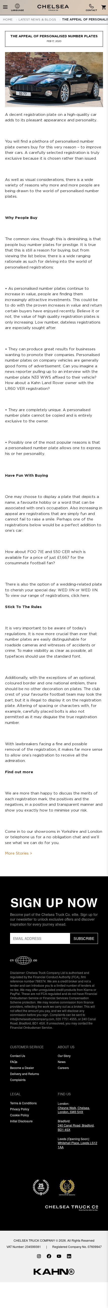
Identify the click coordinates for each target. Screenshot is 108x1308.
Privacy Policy (19, 1109)
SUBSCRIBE (84, 938)
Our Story (64, 1056)
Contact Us (17, 1056)
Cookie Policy (19, 1115)
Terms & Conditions (23, 1103)
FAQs (13, 1062)
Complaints (18, 1080)
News (62, 1062)
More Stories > (18, 853)
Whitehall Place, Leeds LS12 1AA (77, 1145)
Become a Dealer (22, 1068)
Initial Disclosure (21, 1121)
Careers (63, 1068)
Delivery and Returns (24, 1074)
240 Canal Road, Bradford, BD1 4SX (76, 1127)
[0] (102, 7)
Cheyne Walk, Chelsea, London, (74, 1110)
